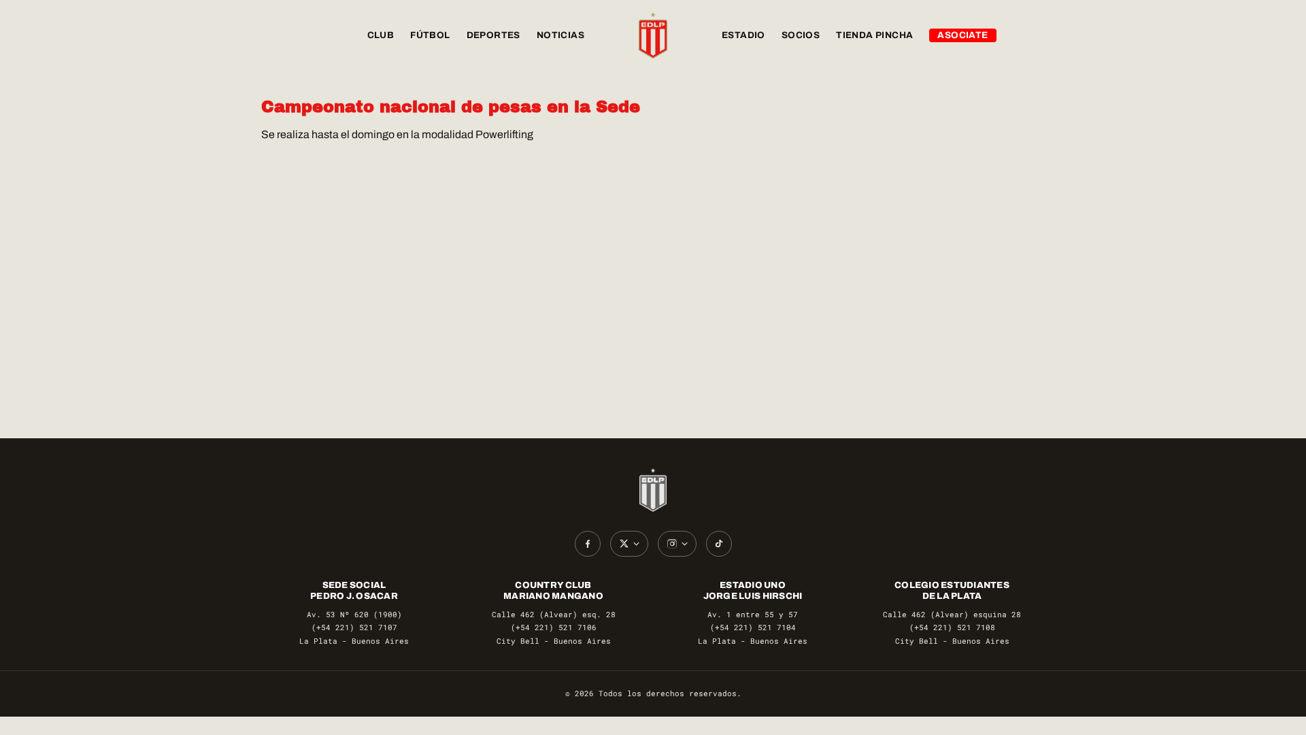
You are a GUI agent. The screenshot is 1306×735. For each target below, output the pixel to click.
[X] (629, 544)
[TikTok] (719, 544)
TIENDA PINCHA (874, 35)
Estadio (743, 35)
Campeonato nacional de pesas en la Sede (450, 107)
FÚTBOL (430, 35)
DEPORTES (493, 35)
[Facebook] (588, 544)
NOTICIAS (560, 35)
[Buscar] (1031, 35)
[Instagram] (677, 544)
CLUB (381, 35)
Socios (801, 35)
